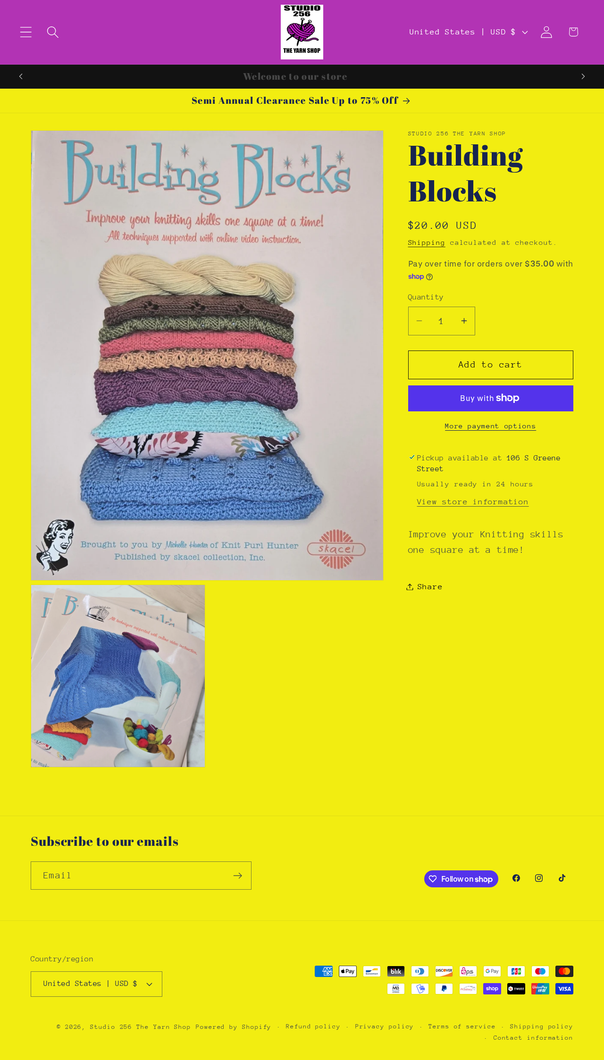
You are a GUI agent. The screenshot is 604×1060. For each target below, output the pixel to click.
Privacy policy (384, 1025)
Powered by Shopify (233, 1026)
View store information (473, 501)
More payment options (490, 426)
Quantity (426, 296)
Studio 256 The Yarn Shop (140, 1026)
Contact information (533, 1037)
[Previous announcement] (20, 76)
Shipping (426, 242)
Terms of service (462, 1025)
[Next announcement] (583, 76)
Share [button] (430, 586)
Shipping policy (541, 1025)
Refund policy (313, 1025)
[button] (25, 31)
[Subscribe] (237, 875)
